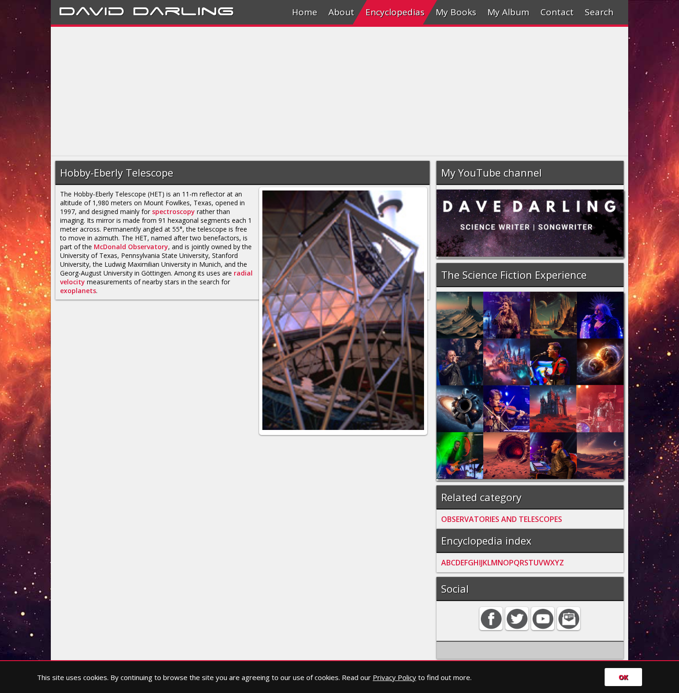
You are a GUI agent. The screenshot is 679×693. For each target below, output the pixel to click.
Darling (183, 10)
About (341, 12)
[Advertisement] (328, 91)
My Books (456, 12)
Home (304, 12)
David (92, 10)
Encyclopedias (394, 12)
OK (623, 677)
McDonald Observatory (131, 246)
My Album (508, 12)
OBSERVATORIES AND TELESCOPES (501, 519)
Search (599, 12)
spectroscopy (173, 211)
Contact (557, 12)
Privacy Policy (394, 677)
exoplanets (78, 290)
